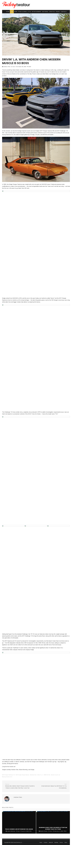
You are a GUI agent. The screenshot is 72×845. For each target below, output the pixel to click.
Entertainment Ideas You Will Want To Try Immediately (54, 786)
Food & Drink (22, 11)
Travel (58, 11)
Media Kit (51, 842)
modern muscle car (56, 774)
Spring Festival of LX (7, 776)
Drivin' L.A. (40, 774)
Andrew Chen (6, 66)
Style (29, 11)
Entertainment (36, 11)
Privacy (61, 842)
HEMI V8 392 (47, 774)
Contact (64, 11)
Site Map (56, 842)
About (41, 842)
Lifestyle (52, 11)
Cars (11, 11)
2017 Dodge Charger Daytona (22, 774)
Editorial (45, 11)
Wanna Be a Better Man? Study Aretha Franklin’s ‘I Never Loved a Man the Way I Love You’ (20, 786)
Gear (15, 11)
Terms (65, 842)
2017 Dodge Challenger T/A (9, 774)
